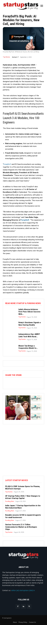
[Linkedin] (23, 606)
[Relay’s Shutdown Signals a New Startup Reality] (10, 325)
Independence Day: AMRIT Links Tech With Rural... (29, 335)
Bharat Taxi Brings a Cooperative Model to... (28, 347)
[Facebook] (18, 606)
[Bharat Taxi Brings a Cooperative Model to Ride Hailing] (10, 348)
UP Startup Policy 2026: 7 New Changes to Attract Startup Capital (22, 497)
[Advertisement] (23, 452)
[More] (31, 382)
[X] (29, 606)
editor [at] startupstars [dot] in (23, 590)
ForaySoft (7, 164)
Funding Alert (9, 501)
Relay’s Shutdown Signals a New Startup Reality (29, 323)
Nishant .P (15, 57)
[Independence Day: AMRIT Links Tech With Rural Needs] (10, 336)
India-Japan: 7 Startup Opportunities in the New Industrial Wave (23, 506)
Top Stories (6, 57)
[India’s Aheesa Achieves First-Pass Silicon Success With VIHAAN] (10, 312)
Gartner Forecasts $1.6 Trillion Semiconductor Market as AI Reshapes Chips (21, 526)
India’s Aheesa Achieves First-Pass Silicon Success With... (29, 311)
